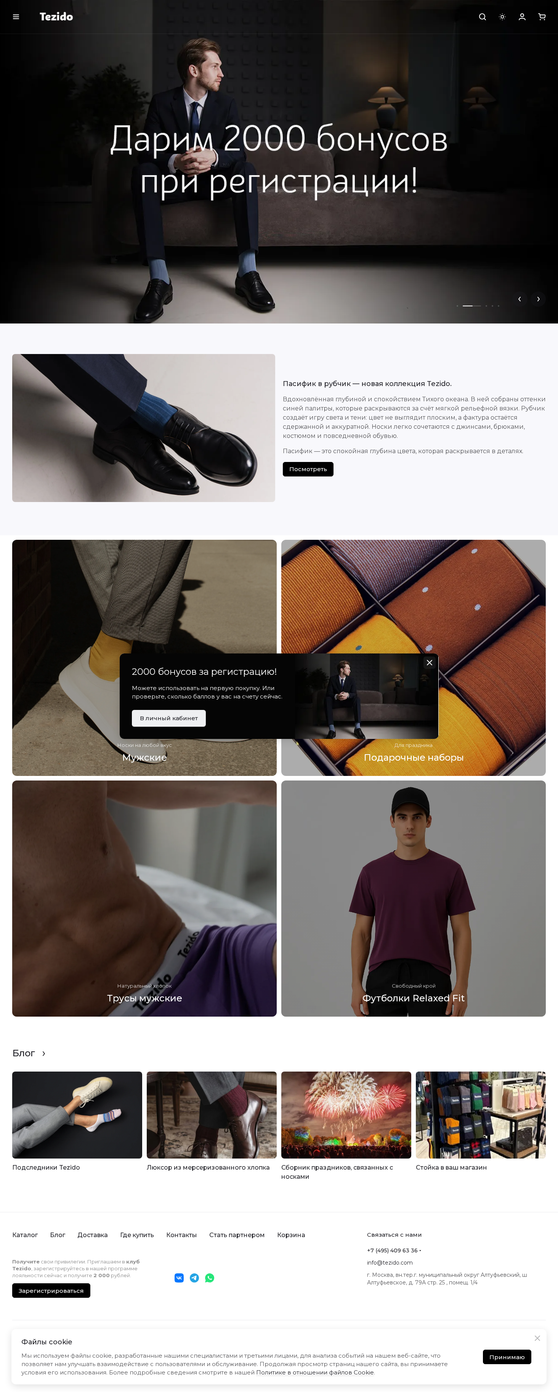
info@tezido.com (390, 1262)
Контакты (181, 1235)
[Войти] (522, 17)
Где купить (137, 1235)
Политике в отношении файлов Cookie (315, 1372)
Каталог (25, 1235)
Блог (57, 1235)
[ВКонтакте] (179, 1278)
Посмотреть (308, 469)
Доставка (92, 1235)
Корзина (291, 1235)
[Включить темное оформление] (502, 17)
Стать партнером (237, 1235)
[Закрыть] (537, 1338)
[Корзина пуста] (542, 17)
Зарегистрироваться (51, 1290)
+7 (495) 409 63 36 (392, 1250)
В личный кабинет (169, 718)
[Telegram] (194, 1278)
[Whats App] (209, 1278)
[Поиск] (482, 17)
